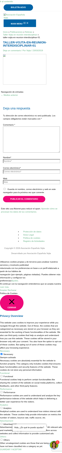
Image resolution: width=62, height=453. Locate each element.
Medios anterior (9, 95)
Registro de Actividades (34, 241)
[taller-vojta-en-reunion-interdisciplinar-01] (24, 84)
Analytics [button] (4, 405)
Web (5, 179)
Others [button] (3, 437)
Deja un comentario (12, 50)
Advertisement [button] (6, 421)
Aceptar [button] (3, 290)
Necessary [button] (5, 351)
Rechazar (12, 290)
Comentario (9, 125)
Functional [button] (5, 373)
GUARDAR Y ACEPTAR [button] (10, 449)
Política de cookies (31, 238)
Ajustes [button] (14, 281)
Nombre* (7, 157)
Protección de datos (32, 232)
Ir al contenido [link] (6, 1)
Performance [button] (6, 389)
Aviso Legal (28, 235)
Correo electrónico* (12, 168)
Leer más (4, 287)
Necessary (8, 354)
